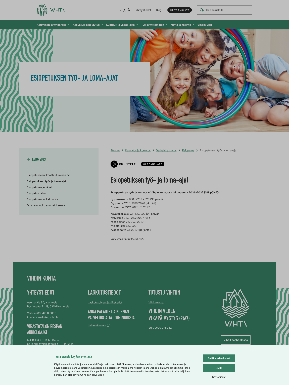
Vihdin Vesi (204, 24)
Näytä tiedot (219, 376)
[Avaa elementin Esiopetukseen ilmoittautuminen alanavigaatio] (68, 175)
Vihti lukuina (156, 302)
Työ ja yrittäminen (152, 24)
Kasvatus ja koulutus (86, 24)
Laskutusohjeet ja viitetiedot (105, 302)
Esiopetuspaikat (36, 193)
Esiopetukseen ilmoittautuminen (46, 175)
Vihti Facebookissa (235, 340)
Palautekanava (97, 325)
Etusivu (115, 150)
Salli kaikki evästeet (219, 358)
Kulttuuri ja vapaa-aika (120, 24)
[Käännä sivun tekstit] (179, 10)
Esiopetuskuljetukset (39, 187)
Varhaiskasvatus (166, 150)
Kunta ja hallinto (180, 24)
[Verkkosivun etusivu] (51, 10)
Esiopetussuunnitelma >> (42, 199)
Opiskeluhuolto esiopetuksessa (46, 205)
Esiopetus (188, 150)
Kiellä (219, 368)
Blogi (159, 10)
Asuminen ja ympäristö (51, 24)
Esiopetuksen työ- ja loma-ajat (46, 181)
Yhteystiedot (143, 10)
